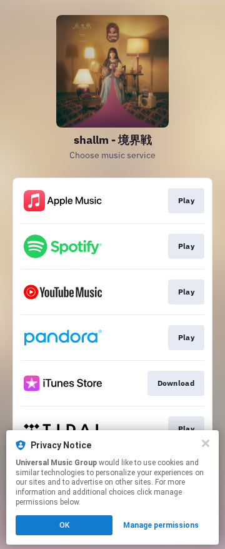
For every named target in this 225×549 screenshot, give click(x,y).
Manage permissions (161, 525)
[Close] (206, 443)
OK (64, 525)
